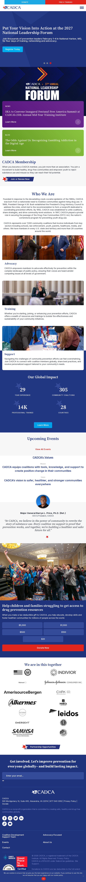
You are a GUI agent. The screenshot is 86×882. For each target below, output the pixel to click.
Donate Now (43, 648)
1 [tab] (44, 63)
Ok (44, 879)
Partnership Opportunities (43, 747)
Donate (25, 2)
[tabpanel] (43, 513)
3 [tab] (51, 63)
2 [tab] (48, 63)
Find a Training (65, 2)
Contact (6, 847)
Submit (3, 780)
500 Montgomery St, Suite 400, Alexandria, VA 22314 (25, 801)
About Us (47, 842)
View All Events (43, 449)
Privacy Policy (70, 801)
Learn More (10, 48)
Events (5, 842)
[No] (83, 876)
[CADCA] (11, 7)
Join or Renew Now (20, 179)
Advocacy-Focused (52, 835)
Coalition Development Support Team (13, 836)
